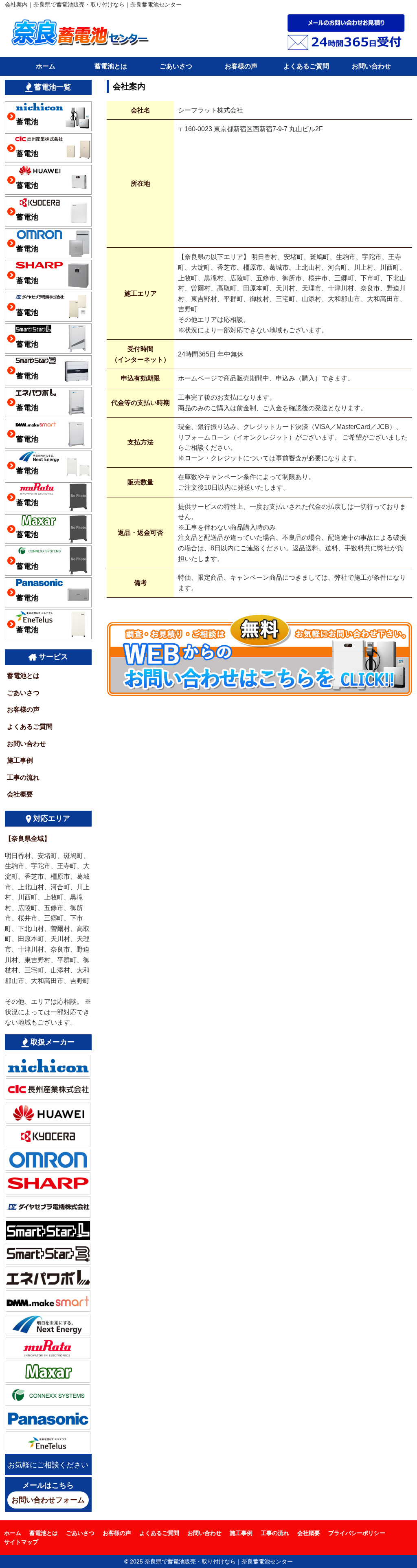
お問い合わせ (371, 66)
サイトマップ (21, 1542)
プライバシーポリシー (356, 1533)
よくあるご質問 (306, 66)
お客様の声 (241, 66)
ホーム (45, 66)
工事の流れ (23, 777)
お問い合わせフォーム (48, 1500)
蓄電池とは (110, 66)
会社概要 (20, 794)
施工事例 (20, 760)
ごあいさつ (176, 66)
